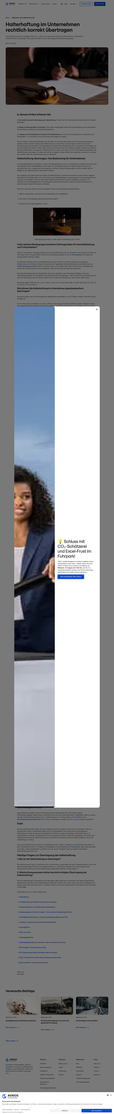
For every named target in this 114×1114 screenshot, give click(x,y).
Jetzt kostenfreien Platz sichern (71, 576)
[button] (97, 309)
